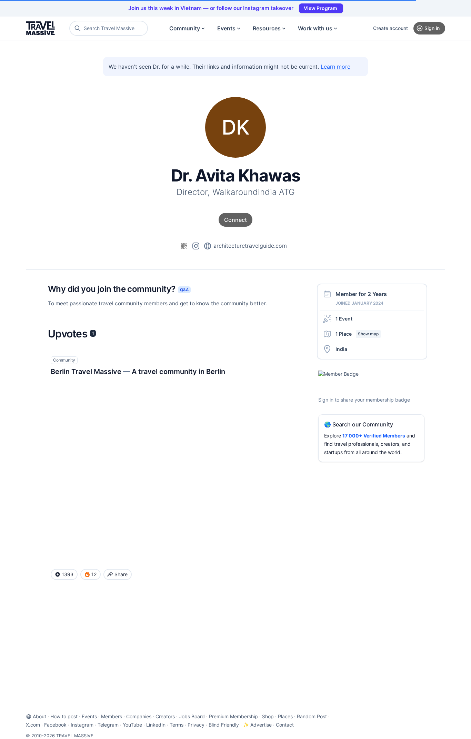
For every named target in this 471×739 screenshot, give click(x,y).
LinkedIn (156, 725)
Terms (176, 725)
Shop (268, 716)
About (39, 716)
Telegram (108, 725)
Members (111, 716)
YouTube (132, 725)
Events (226, 28)
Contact (285, 725)
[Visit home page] (40, 28)
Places (285, 716)
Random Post (312, 716)
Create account (390, 28)
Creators (165, 716)
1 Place (357, 334)
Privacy (196, 725)
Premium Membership (233, 716)
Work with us (315, 28)
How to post (64, 716)
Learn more (335, 66)
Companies (138, 716)
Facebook (55, 725)
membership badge (388, 400)
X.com (33, 725)
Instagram (82, 725)
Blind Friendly (224, 725)
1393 (67, 574)
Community (184, 28)
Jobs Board (192, 716)
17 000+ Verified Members (373, 436)
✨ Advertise (257, 725)
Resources (267, 28)
